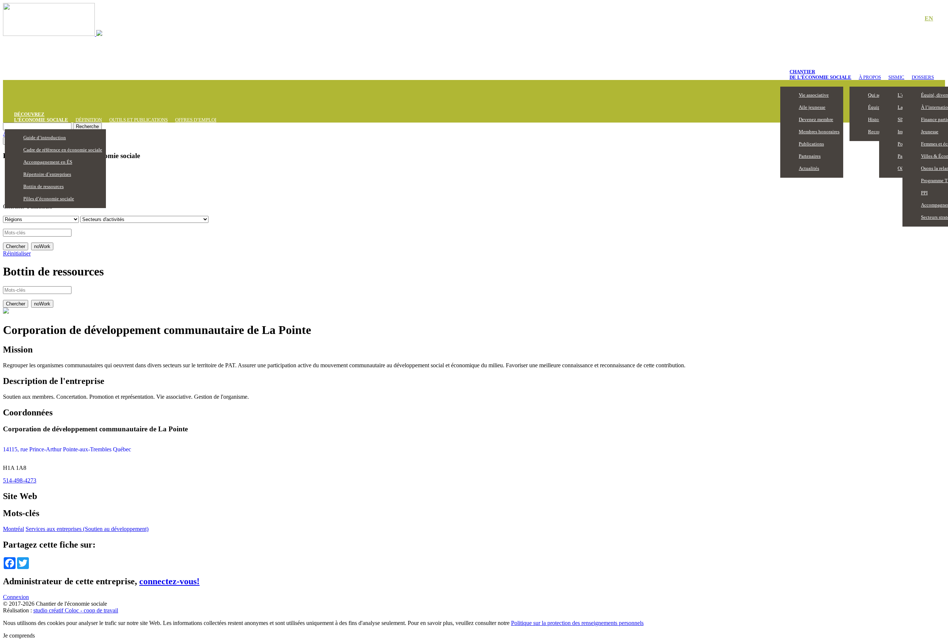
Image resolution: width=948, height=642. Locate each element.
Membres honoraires (819, 131)
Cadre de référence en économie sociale (62, 150)
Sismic (896, 77)
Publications (811, 144)
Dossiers (923, 77)
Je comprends (19, 635)
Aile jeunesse (812, 107)
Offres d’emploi (195, 120)
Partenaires (810, 156)
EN (929, 18)
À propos (870, 77)
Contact (903, 18)
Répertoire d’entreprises (47, 174)
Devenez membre (816, 119)
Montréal (13, 529)
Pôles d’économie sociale (48, 198)
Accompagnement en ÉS (47, 162)
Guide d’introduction (44, 137)
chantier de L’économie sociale (820, 74)
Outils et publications (138, 120)
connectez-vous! (169, 581)
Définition (89, 120)
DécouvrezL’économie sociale (41, 117)
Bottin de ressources (43, 186)
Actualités (809, 168)
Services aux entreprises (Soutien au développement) (87, 529)
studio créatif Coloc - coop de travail (75, 610)
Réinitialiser (17, 253)
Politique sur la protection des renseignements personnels (577, 623)
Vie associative (814, 95)
